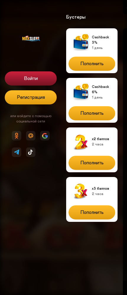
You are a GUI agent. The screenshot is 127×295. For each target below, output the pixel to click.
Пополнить (92, 63)
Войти (31, 78)
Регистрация (31, 97)
